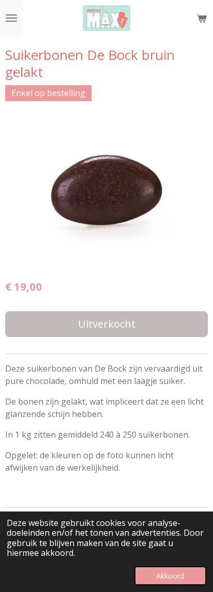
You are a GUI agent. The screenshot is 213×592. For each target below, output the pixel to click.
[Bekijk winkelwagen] (201, 18)
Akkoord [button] (170, 576)
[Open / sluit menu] (11, 18)
